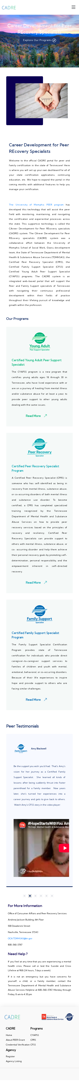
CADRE (10, 1028)
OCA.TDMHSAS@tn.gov (20, 938)
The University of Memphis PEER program (36, 204)
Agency (11, 1050)
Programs (36, 1028)
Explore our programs (37, 40)
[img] (73, 7)
